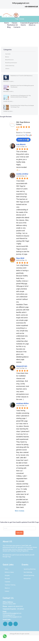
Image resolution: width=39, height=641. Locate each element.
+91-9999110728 (31, 6)
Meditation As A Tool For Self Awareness (21, 76)
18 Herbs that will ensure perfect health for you (19, 33)
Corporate (8, 582)
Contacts (17, 27)
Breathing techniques (11, 63)
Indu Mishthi (21, 144)
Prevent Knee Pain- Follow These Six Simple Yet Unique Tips (22, 106)
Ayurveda (7, 54)
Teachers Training (10, 585)
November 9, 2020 (8, 91)
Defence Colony (9, 572)
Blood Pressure (9, 60)
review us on (22, 139)
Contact (7, 591)
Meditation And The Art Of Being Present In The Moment (22, 86)
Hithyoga (12, 634)
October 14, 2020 (7, 111)
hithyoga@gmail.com (20, 3)
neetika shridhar (22, 174)
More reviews (19, 511)
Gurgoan (7, 575)
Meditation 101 (12, 25)
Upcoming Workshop (29, 569)
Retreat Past (27, 579)
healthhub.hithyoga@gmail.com (12, 613)
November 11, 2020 (8, 81)
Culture (7, 69)
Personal (7, 579)
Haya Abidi (20, 258)
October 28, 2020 (7, 101)
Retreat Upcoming (29, 575)
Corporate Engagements (29, 23)
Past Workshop (28, 572)
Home (6, 23)
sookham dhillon (22, 403)
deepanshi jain (21, 366)
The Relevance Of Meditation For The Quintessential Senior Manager (21, 96)
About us (32, 25)
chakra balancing (9, 66)
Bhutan (7, 57)
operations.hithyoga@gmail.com (12, 617)
